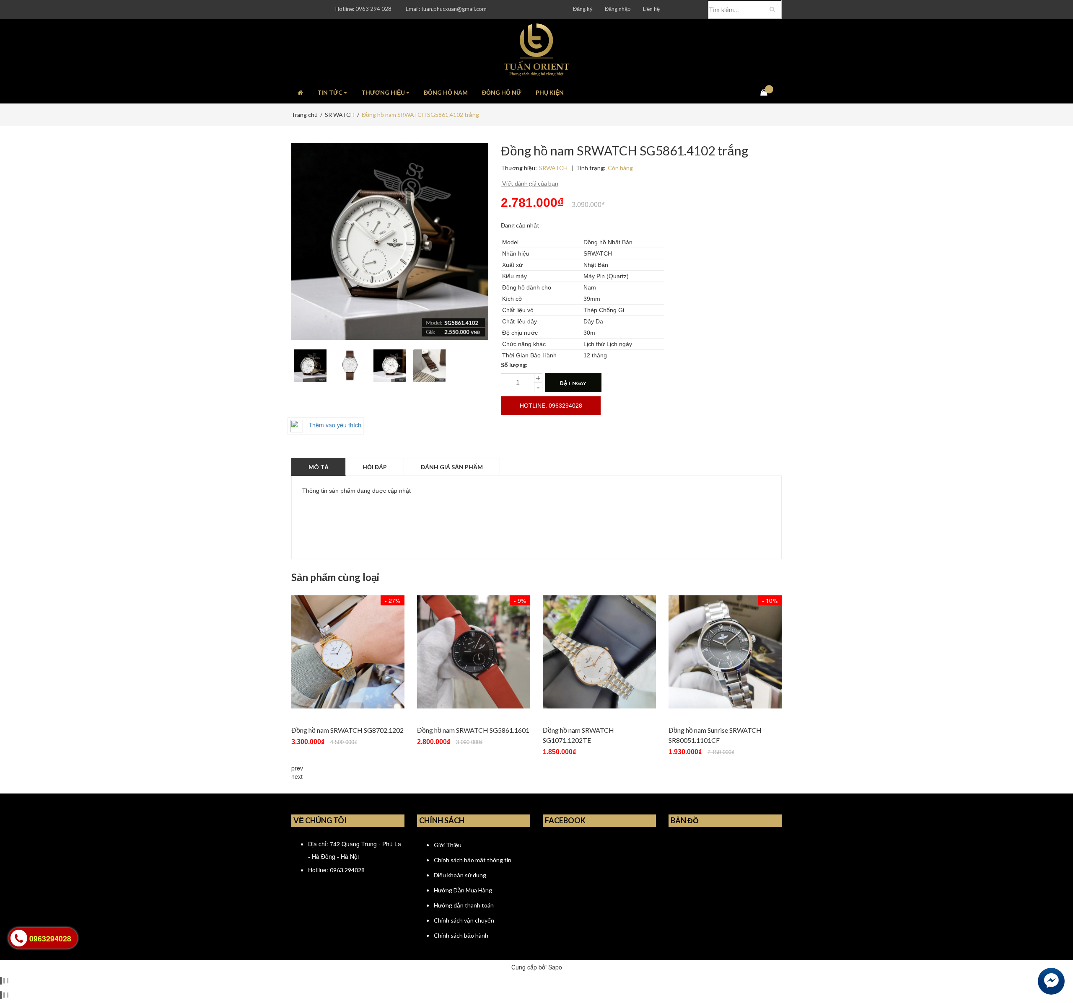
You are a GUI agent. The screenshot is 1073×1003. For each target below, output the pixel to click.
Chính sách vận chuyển (464, 920)
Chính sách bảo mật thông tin (472, 859)
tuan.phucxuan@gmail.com (454, 8)
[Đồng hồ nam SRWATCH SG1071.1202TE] (599, 652)
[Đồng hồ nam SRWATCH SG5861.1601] (473, 652)
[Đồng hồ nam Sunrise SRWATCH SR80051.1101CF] (725, 652)
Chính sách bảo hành (461, 935)
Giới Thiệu (447, 844)
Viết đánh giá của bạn (529, 183)
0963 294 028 (373, 8)
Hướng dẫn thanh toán (464, 905)
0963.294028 (347, 870)
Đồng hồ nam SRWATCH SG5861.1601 (473, 730)
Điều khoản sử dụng (460, 875)
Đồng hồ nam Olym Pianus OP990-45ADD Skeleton (112, 967)
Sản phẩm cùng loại (335, 577)
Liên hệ (651, 8)
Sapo (555, 967)
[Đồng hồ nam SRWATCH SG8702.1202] (347, 652)
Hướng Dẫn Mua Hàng (463, 890)
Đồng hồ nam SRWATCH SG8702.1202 (347, 730)
